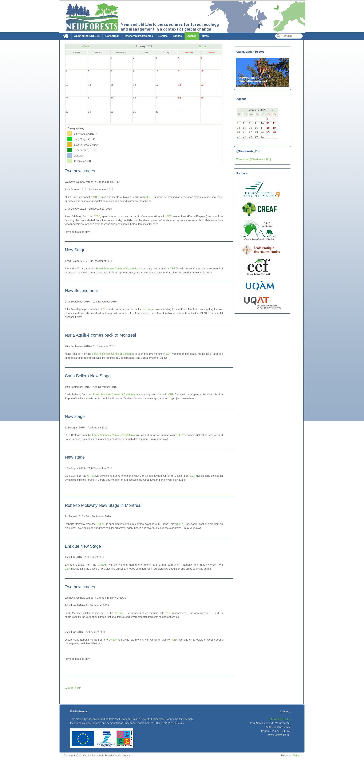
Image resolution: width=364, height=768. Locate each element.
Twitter (296, 755)
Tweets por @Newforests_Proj (253, 159)
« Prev (85, 46)
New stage (75, 416)
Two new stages (80, 171)
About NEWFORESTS (87, 36)
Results (163, 36)
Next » (202, 46)
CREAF (147, 309)
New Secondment (81, 290)
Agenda (192, 36)
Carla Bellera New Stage (88, 375)
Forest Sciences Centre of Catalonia (116, 268)
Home (66, 37)
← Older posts (73, 687)
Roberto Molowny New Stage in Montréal (103, 505)
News (205, 36)
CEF (147, 197)
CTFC (96, 197)
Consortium (112, 36)
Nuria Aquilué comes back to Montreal (100, 335)
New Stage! (76, 250)
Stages (177, 36)
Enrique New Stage (83, 546)
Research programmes (139, 36)
